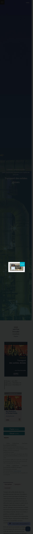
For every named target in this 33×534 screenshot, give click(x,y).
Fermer (22, 264)
